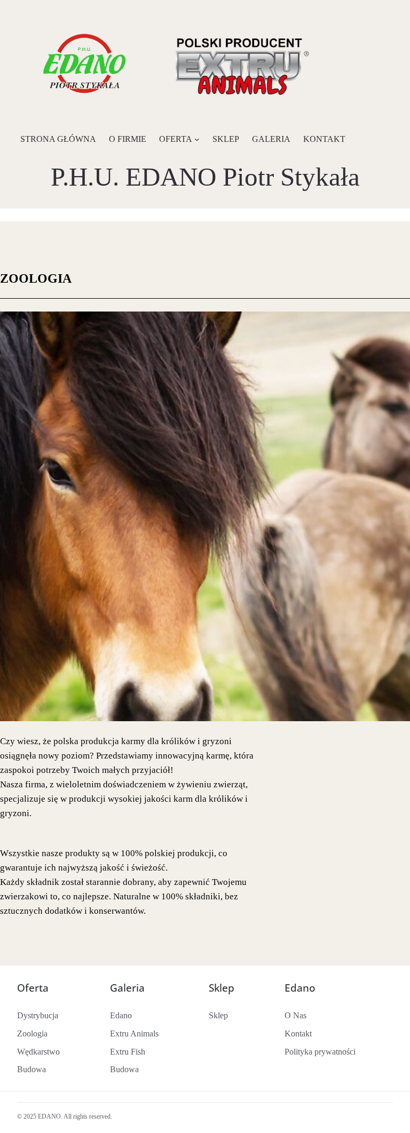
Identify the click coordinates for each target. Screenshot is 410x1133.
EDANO (49, 1116)
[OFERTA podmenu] (197, 139)
